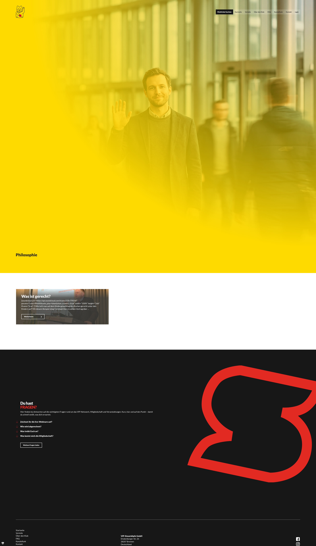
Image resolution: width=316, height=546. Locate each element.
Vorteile (248, 12)
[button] (3, 543)
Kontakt (289, 12)
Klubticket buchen (224, 12)
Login (297, 12)
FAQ (269, 12)
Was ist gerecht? (36, 296)
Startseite (238, 12)
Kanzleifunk (278, 12)
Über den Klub (259, 12)
